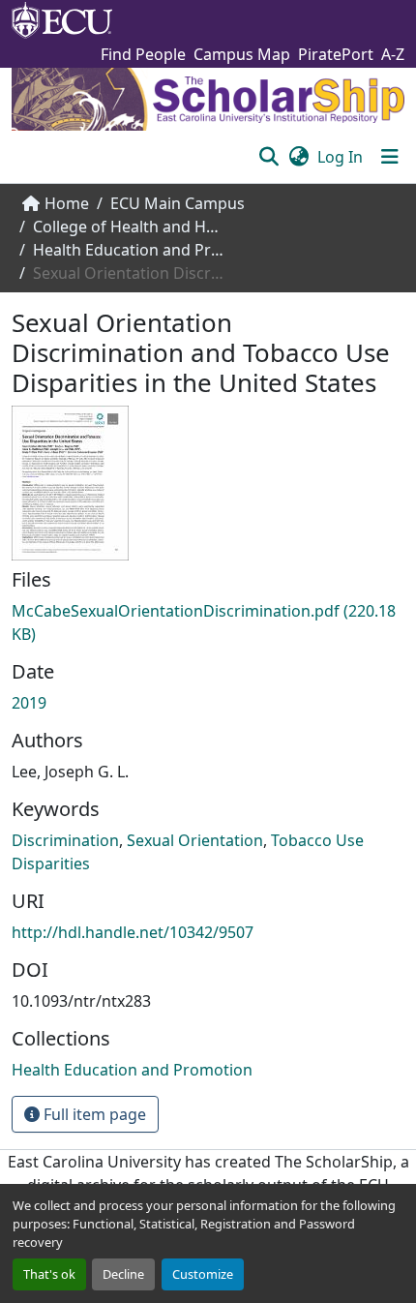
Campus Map (241, 54)
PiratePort (335, 54)
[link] (208, 622)
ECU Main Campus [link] (177, 203)
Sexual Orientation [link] (195, 840)
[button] (268, 156)
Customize (202, 1274)
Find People (143, 54)
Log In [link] (340, 156)
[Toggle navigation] (389, 156)
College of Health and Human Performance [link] (129, 226)
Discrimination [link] (65, 840)
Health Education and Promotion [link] (129, 249)
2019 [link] (29, 702)
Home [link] (67, 203)
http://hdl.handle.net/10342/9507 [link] (132, 932)
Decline (123, 1274)
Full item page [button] (93, 1114)
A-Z (392, 54)
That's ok (49, 1274)
